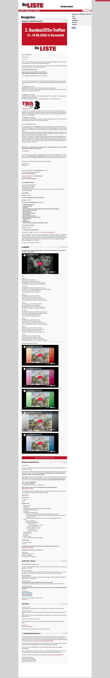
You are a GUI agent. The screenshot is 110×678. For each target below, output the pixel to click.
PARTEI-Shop (37, 11)
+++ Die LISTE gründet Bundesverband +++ (31, 633)
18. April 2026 (64, 21)
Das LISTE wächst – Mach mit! (28, 561)
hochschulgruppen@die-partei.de (55, 654)
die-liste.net (24, 599)
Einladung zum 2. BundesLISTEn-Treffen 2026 (81, 14)
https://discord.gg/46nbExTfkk (29, 173)
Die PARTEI (21, 11)
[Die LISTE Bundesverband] (55, 5)
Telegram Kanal (25, 604)
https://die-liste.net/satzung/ (48, 232)
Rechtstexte (74, 22)
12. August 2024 (64, 560)
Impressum (74, 24)
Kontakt (97, 0)
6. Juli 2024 (65, 633)
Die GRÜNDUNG (25, 247)
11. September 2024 (63, 247)
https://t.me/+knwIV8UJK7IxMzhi (29, 178)
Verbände (74, 18)
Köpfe (73, 16)
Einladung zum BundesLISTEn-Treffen (30, 462)
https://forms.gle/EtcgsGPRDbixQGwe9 (44, 640)
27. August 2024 (64, 462)
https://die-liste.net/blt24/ (27, 488)
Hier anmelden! (25, 151)
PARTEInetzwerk (29, 11)
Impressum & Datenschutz (105, 0)
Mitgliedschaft (75, 20)
